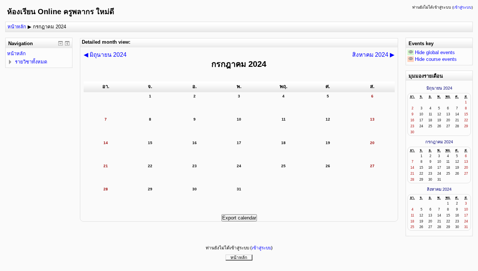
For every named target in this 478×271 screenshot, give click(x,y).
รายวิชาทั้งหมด (31, 62)
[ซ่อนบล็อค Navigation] (60, 43)
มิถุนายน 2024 (439, 88)
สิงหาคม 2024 (439, 189)
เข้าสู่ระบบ (462, 7)
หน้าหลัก (16, 26)
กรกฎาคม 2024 (49, 26)
